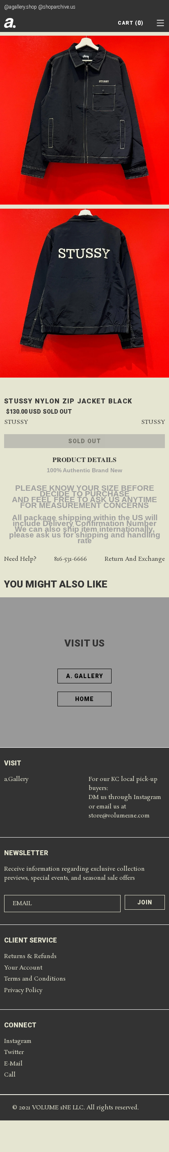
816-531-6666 (70, 559)
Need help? (20, 559)
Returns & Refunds (30, 956)
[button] (160, 22)
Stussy (16, 422)
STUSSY (153, 422)
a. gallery (84, 676)
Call (10, 1075)
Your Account (23, 968)
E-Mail (13, 1064)
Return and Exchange (135, 559)
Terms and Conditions (35, 979)
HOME (84, 699)
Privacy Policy (23, 990)
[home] (10, 23)
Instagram (18, 1041)
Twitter (14, 1052)
